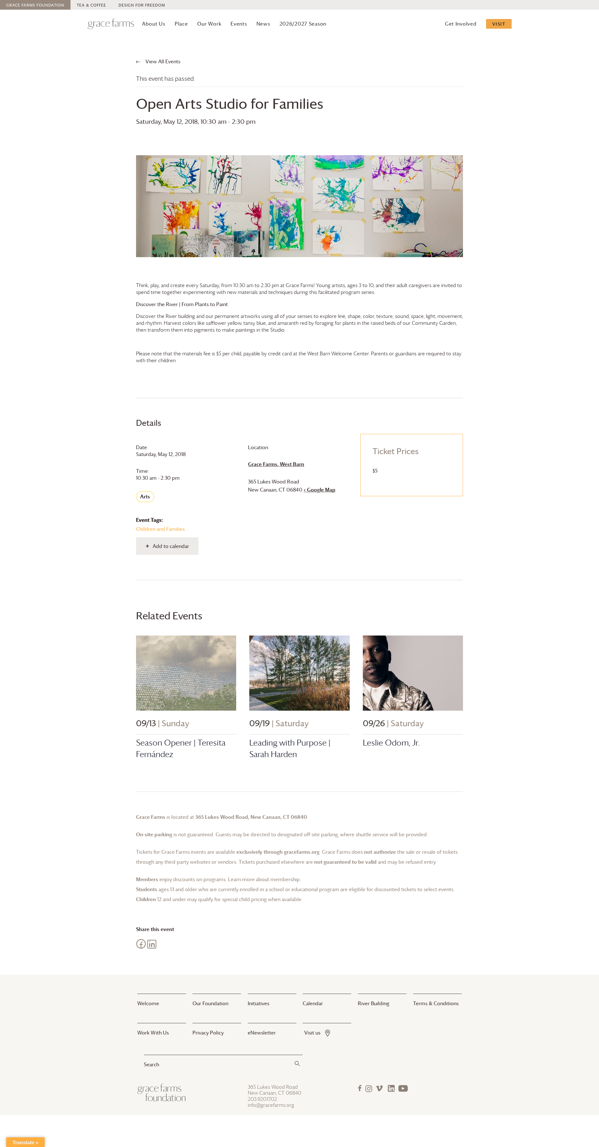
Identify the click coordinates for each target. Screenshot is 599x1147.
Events (239, 23)
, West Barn (276, 464)
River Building (373, 1003)
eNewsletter (262, 1032)
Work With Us (153, 1032)
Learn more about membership (264, 879)
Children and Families (160, 529)
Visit (499, 24)
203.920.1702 (262, 1099)
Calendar (313, 1003)
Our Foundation (210, 1003)
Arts (145, 496)
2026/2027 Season (303, 23)
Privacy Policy (208, 1032)
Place (181, 23)
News (263, 23)
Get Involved (461, 23)
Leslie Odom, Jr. (391, 742)
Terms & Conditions (436, 1003)
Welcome (148, 1003)
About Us (153, 23)
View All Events (162, 61)
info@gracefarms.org (271, 1105)
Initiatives (258, 1003)
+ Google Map (319, 489)
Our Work (209, 23)
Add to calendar (171, 546)
